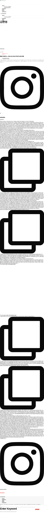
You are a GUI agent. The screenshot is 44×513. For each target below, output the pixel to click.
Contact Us (4, 11)
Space (3, 5)
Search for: (2, 506)
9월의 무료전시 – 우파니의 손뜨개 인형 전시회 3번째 (12, 56)
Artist (3, 9)
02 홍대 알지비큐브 (7, 7)
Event (3, 10)
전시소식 (3, 54)
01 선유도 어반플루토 (7, 6)
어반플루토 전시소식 (5, 53)
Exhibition (4, 8)
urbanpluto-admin (6, 58)
